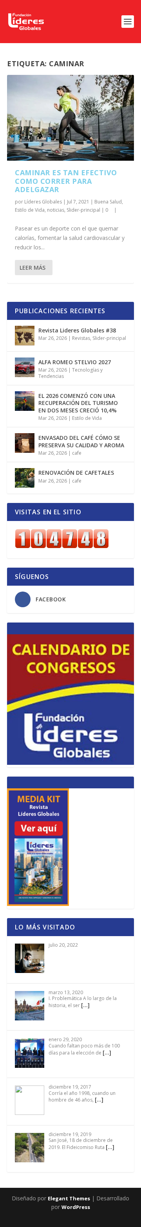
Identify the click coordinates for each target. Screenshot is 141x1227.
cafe (76, 453)
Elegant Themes (69, 1198)
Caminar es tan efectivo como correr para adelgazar (66, 181)
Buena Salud (108, 201)
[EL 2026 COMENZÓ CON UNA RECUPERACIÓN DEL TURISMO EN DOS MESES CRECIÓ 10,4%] (24, 401)
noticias (55, 210)
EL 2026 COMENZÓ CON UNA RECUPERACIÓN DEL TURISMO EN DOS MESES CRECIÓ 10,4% (78, 403)
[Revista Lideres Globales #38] (24, 335)
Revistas (81, 338)
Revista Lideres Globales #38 (77, 330)
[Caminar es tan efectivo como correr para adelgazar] (70, 118)
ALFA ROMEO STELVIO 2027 (74, 362)
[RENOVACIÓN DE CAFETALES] (24, 478)
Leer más (32, 267)
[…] (85, 1005)
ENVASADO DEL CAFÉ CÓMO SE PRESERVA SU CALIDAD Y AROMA (81, 441)
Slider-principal (83, 210)
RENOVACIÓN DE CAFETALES (76, 472)
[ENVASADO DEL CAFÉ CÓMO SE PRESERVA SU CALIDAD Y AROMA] (24, 443)
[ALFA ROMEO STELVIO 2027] (24, 367)
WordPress (75, 1207)
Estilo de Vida (30, 210)
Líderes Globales (43, 201)
